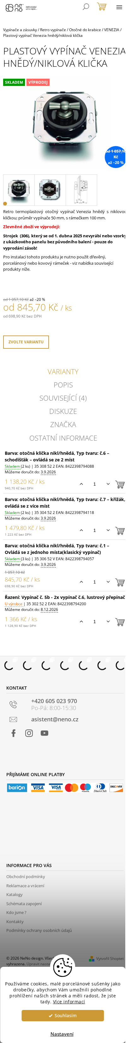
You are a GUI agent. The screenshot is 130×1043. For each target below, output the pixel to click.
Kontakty (15, 921)
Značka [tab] (63, 424)
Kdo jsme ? (16, 912)
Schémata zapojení (24, 903)
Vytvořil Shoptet (110, 958)
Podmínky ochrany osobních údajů (39, 930)
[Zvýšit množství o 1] (81, 484)
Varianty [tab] (63, 371)
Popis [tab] (63, 384)
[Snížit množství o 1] (108, 484)
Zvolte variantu (26, 342)
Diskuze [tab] (63, 411)
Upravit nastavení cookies (49, 964)
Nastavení (62, 1034)
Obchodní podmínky (25, 876)
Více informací (69, 1002)
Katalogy (14, 894)
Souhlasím (66, 1015)
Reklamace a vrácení (25, 885)
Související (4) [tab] (63, 398)
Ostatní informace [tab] (63, 438)
